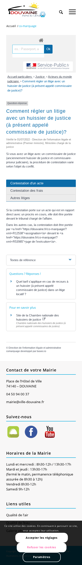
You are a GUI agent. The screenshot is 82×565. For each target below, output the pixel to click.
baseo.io (41, 351)
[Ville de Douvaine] (34, 10)
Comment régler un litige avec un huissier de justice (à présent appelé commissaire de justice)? (39, 86)
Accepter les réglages (42, 538)
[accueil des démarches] (41, 40)
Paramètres (41, 557)
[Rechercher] (61, 10)
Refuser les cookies (41, 547)
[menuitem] (61, 8)
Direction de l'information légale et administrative (35, 347)
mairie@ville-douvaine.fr (25, 402)
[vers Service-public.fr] (48, 66)
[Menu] (72, 10)
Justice (40, 76)
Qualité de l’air (17, 515)
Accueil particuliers (20, 76)
